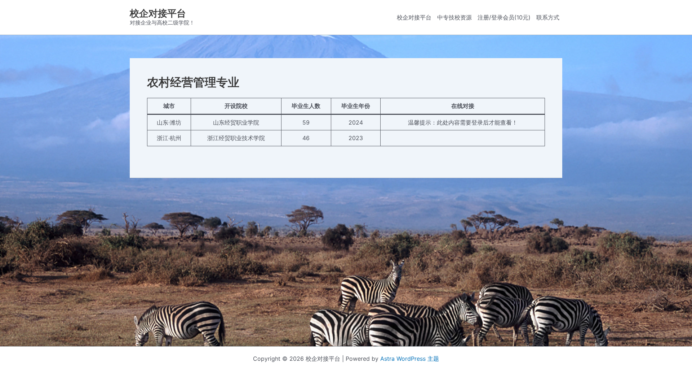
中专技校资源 (454, 17)
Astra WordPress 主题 (409, 358)
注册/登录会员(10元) (504, 17)
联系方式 (547, 17)
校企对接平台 (158, 13)
